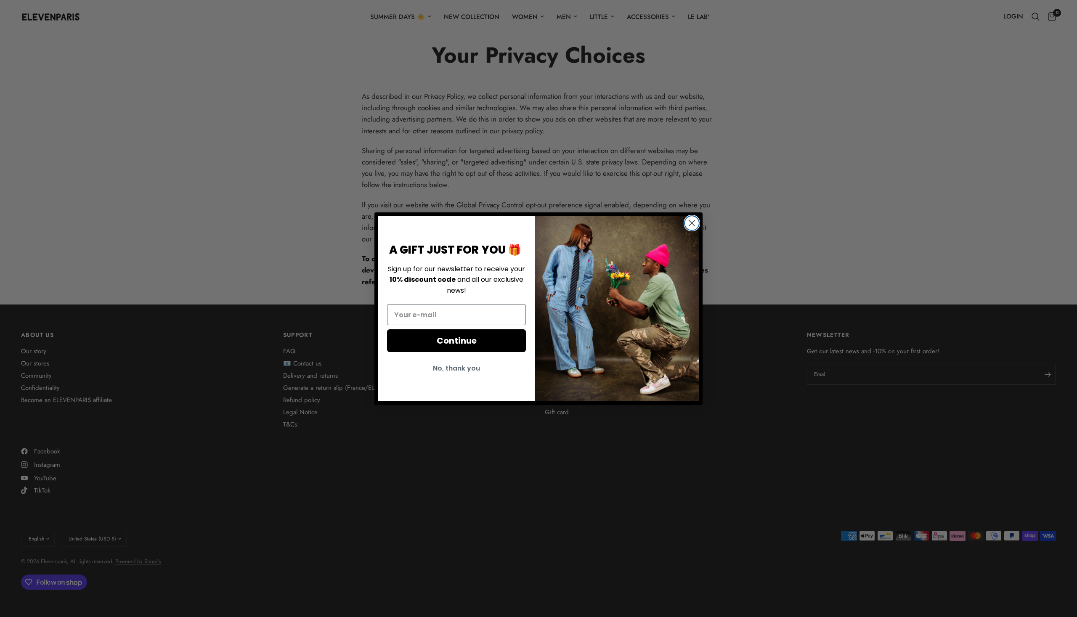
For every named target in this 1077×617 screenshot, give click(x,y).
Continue (457, 341)
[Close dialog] (691, 223)
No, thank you (456, 368)
